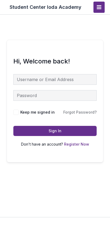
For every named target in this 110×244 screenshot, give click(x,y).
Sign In (55, 131)
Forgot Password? (80, 112)
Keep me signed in (37, 112)
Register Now (76, 144)
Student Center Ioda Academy (45, 7)
